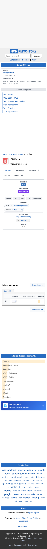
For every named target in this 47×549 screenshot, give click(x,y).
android (12, 470)
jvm (8, 487)
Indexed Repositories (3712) (23, 356)
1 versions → (37, 285)
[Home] (23, 53)
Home (4, 154)
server (40, 494)
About (34, 60)
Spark (29, 518)
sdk (33, 494)
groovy (23, 483)
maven (38, 487)
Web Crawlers (9, 108)
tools (43, 498)
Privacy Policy (33, 545)
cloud (13, 477)
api (29, 470)
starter (27, 497)
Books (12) (18, 175)
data (15, 198)
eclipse (8, 480)
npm (28, 198)
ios (33, 483)
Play (24, 518)
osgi (30, 490)
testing (36, 497)
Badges (7, 175)
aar (4, 470)
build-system (19, 473)
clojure (6, 477)
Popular (25, 60)
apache (22, 470)
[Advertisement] (23, 23)
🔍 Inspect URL (22, 220)
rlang (27, 494)
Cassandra (23, 521)
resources (37, 198)
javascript (40, 483)
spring (14, 497)
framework (37, 480)
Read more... (23, 526)
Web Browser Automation (14, 101)
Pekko (35, 518)
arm (34, 470)
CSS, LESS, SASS (10, 98)
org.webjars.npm (16, 154)
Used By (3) (34, 170)
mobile (8, 490)
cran (27, 477)
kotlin (14, 487)
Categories (15, 60)
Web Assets (8, 94)
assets (8, 198)
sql (20, 498)
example (17, 480)
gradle (14, 483)
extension (27, 480)
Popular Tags (23, 465)
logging (30, 487)
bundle (32, 473)
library (22, 487)
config (20, 477)
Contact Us (20, 545)
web (22, 198)
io (29, 483)
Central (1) (7, 291)
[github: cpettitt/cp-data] (23, 227)
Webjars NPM (8, 73)
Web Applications (10, 105)
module (16, 490)
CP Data (15, 159)
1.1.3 (14, 301)
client (40, 473)
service (6, 497)
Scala (18, 518)
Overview (7, 170)
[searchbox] (18, 56)
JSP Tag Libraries (10, 111)
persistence (38, 491)
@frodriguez (33, 512)
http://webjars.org (23, 217)
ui (16, 501)
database (40, 477)
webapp (28, 501)
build (7, 473)
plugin (8, 494)
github (6, 483)
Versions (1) (20, 170)
